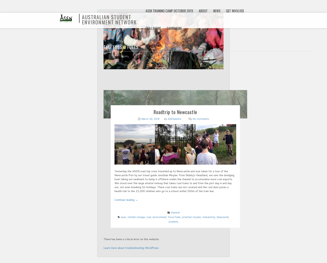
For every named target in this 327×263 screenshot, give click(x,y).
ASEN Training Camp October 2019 (169, 10)
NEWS (216, 10)
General (175, 212)
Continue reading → (126, 200)
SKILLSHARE (153, 28)
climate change (136, 217)
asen (123, 217)
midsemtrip (208, 217)
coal (148, 217)
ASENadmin (174, 118)
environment (160, 217)
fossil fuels (174, 217)
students (173, 221)
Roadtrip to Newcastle (175, 112)
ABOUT (203, 10)
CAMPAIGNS (174, 28)
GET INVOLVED (235, 10)
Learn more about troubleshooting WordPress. (131, 248)
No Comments (201, 118)
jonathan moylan (191, 217)
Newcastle (223, 217)
